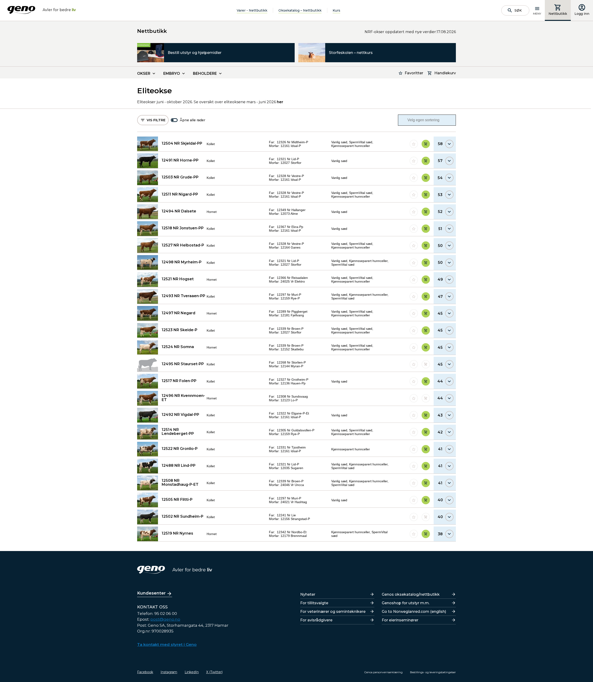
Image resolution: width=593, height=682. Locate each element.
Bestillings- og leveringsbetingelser (433, 672)
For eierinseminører (400, 620)
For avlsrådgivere (316, 620)
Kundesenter (151, 593)
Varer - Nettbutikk (252, 10)
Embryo (171, 73)
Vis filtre (156, 120)
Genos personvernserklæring (383, 672)
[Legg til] (426, 144)
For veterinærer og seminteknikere (333, 611)
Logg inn (581, 14)
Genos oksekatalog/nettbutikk (411, 594)
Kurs (336, 10)
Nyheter (307, 594)
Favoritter (414, 73)
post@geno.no (165, 619)
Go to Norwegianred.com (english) (414, 611)
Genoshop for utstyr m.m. (405, 603)
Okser (143, 73)
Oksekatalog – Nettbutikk (300, 10)
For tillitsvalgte (314, 603)
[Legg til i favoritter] (414, 144)
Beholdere (205, 73)
